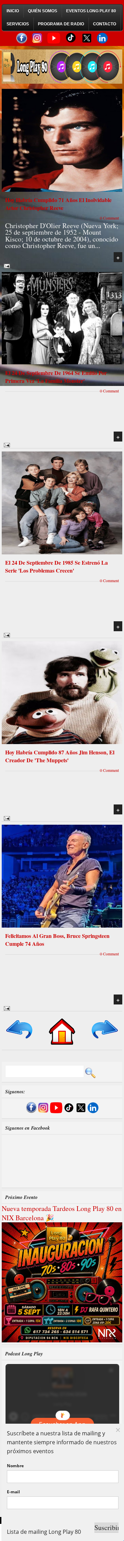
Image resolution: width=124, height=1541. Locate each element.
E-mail (13, 1492)
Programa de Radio (61, 24)
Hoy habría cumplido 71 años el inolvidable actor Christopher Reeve (58, 204)
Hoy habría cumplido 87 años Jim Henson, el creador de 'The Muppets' (59, 756)
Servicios (18, 24)
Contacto (104, 24)
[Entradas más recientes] (19, 1039)
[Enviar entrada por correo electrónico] (6, 265)
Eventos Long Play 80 (91, 11)
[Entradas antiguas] (104, 1039)
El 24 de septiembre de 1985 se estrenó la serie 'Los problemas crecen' (56, 566)
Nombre (15, 1466)
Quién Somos (42, 11)
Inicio (13, 11)
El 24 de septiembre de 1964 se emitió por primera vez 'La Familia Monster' (56, 377)
